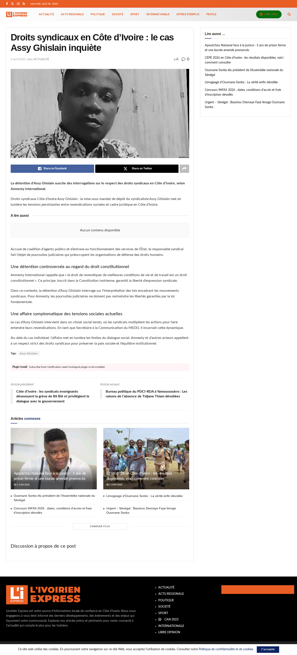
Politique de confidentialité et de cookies (226, 649)
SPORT (134, 14)
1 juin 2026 (115, 484)
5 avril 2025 (18, 59)
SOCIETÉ (117, 14)
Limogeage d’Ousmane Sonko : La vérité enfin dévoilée (144, 496)
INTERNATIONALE (157, 14)
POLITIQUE (98, 14)
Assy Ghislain (29, 353)
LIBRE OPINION (169, 632)
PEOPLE (211, 14)
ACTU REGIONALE (72, 14)
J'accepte (268, 649)
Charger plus (100, 526)
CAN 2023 (270, 14)
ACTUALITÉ (46, 14)
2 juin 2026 (23, 484)
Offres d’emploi (187, 14)
